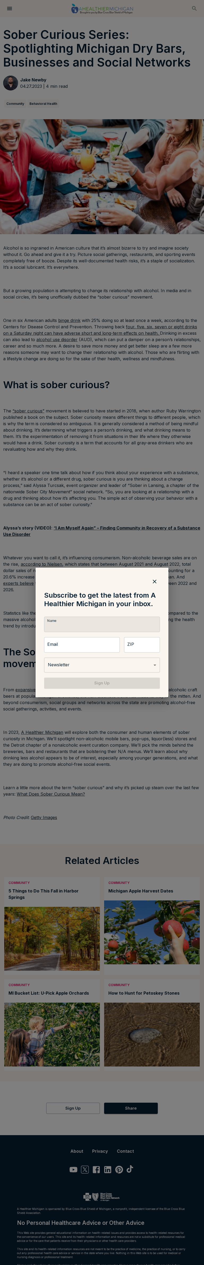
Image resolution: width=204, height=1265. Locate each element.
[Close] (154, 581)
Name (51, 621)
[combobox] (102, 665)
